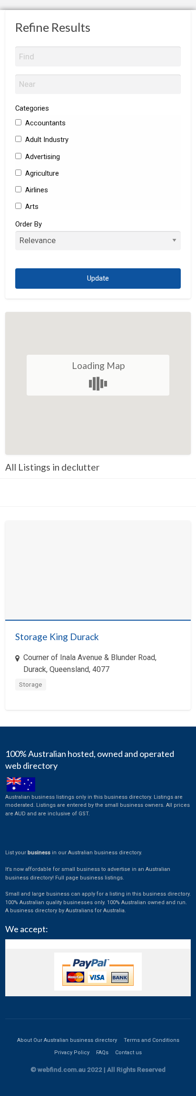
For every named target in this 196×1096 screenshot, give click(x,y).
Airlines (35, 190)
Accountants (44, 123)
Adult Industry (46, 139)
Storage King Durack (57, 636)
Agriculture (41, 173)
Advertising (41, 156)
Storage (30, 684)
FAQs (102, 1052)
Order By (28, 224)
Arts (31, 206)
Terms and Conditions (151, 1040)
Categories (32, 108)
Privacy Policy (71, 1052)
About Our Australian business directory (67, 1040)
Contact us (128, 1052)
